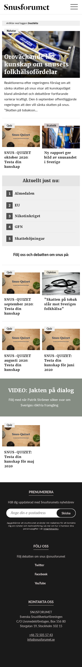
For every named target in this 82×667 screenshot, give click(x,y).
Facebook (41, 574)
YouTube (40, 583)
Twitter (39, 565)
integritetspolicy (51, 528)
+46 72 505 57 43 (41, 635)
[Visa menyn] (74, 7)
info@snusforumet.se (41, 639)
